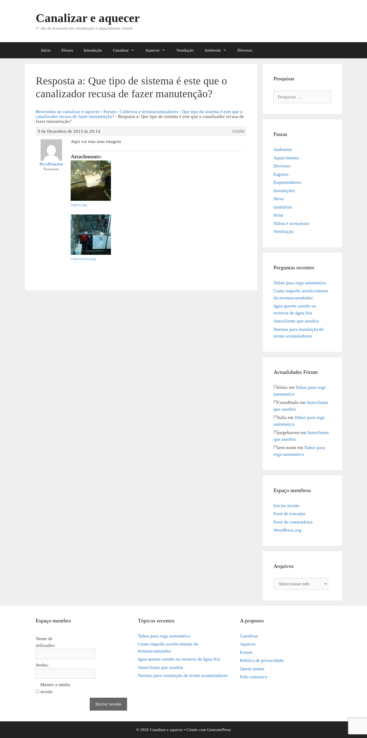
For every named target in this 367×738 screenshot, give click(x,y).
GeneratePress (219, 730)
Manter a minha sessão (55, 688)
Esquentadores (287, 182)
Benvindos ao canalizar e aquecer (68, 111)
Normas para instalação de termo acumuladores (183, 675)
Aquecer (152, 50)
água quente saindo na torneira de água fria (179, 659)
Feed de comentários (293, 522)
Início (46, 50)
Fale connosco (253, 676)
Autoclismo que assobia (296, 321)
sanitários (283, 207)
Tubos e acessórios (291, 223)
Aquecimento (286, 157)
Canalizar (121, 50)
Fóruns (67, 50)
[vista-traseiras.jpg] (111, 234)
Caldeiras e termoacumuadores (149, 111)
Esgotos (281, 174)
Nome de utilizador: (46, 642)
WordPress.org (287, 530)
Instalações (284, 190)
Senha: (42, 665)
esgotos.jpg (79, 205)
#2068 (238, 131)
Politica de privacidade (262, 660)
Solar (278, 215)
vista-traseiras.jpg (83, 259)
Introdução (93, 50)
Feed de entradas (289, 513)
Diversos (245, 50)
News (279, 198)
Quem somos (252, 668)
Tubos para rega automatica (300, 282)
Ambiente (212, 50)
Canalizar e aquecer (88, 18)
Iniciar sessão (287, 505)
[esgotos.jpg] (111, 180)
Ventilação (185, 50)
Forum (109, 111)
